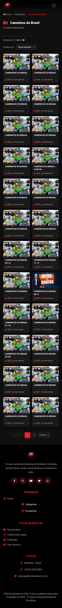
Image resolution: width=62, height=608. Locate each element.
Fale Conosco (14, 544)
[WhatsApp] (47, 481)
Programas (20, 14)
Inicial (8, 14)
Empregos (12, 539)
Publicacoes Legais (16, 534)
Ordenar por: (9, 47)
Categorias (31, 504)
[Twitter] (39, 481)
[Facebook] (14, 481)
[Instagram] (23, 481)
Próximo (43, 435)
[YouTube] (31, 481)
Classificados (14, 529)
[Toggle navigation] (53, 5)
